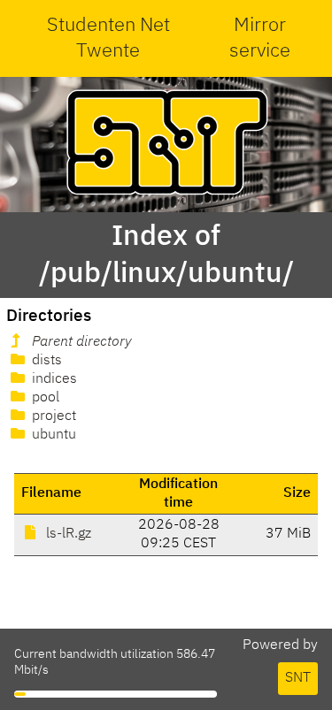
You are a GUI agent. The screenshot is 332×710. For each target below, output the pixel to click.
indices (52, 379)
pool (43, 398)
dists (45, 361)
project (52, 416)
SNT (298, 678)
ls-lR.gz (66, 534)
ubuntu (52, 435)
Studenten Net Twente (108, 38)
